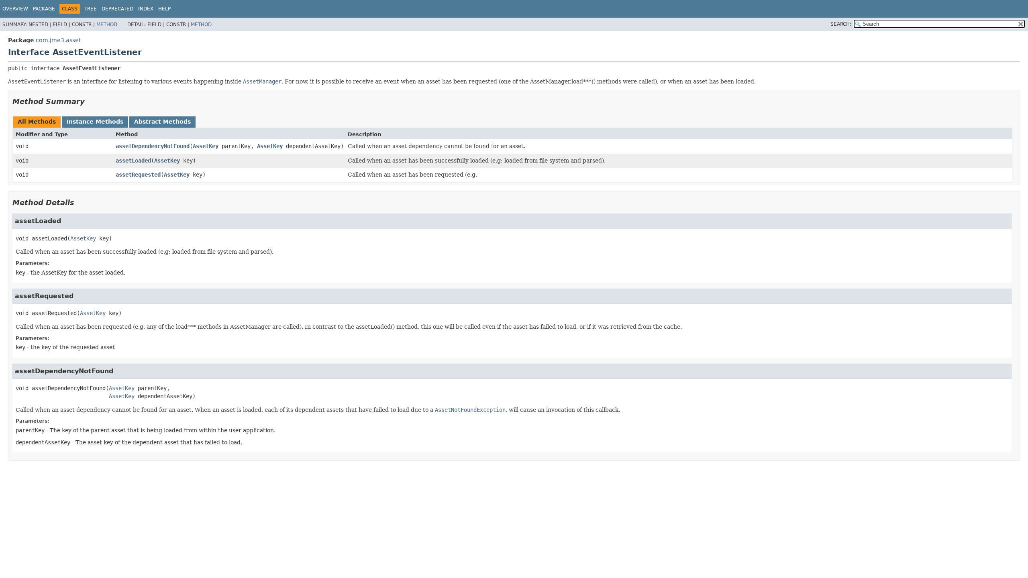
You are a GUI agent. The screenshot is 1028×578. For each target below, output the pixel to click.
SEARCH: (840, 24)
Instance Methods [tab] (95, 121)
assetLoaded (133, 160)
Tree (90, 9)
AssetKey (205, 146)
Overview (15, 9)
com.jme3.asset (58, 40)
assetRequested (138, 174)
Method (106, 24)
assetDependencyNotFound (153, 146)
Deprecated (117, 9)
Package (44, 9)
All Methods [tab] (37, 121)
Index (145, 9)
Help (164, 9)
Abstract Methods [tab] (162, 121)
